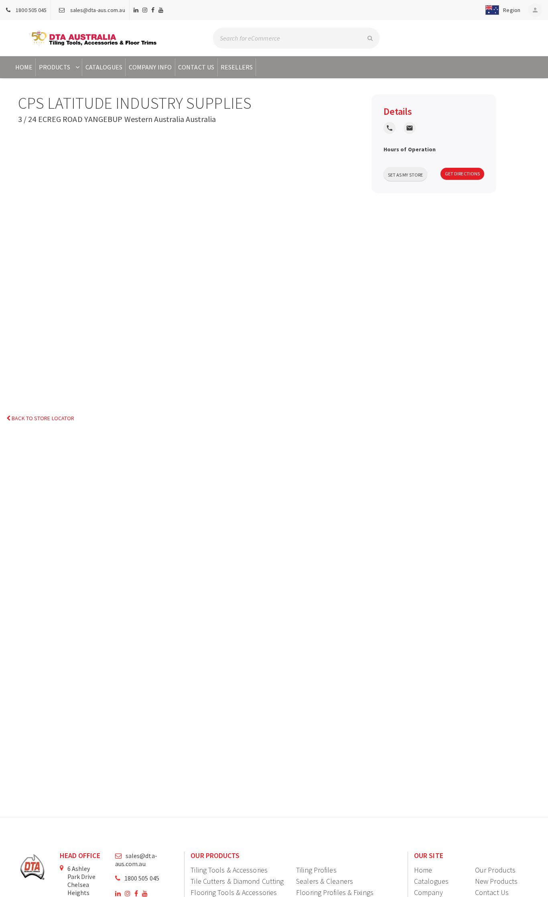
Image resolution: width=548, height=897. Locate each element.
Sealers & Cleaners (324, 881)
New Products (496, 881)
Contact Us (196, 67)
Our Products (495, 870)
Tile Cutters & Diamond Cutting (237, 881)
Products (54, 67)
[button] (501, 10)
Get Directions (462, 174)
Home (23, 67)
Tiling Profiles (316, 870)
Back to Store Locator (42, 418)
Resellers (237, 67)
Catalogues (103, 67)
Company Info (150, 67)
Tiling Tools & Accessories (229, 870)
